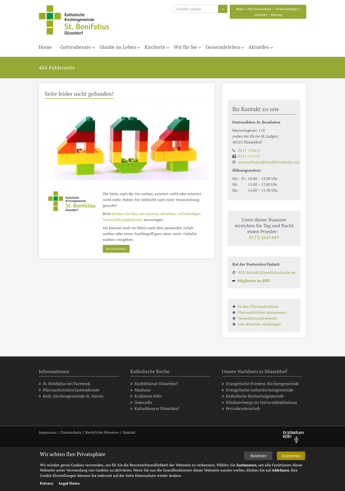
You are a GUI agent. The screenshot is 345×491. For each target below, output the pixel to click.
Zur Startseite (115, 249)
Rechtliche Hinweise (102, 432)
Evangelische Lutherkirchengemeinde (260, 390)
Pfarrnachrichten (259, 9)
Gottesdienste (75, 47)
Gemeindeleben (223, 47)
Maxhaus (142, 390)
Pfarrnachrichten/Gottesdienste (71, 390)
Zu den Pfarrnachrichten (258, 306)
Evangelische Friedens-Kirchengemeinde (262, 383)
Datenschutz (71, 432)
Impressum (48, 432)
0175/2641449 (264, 237)
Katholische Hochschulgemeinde (255, 396)
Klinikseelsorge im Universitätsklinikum (261, 402)
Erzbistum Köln (147, 396)
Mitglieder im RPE (251, 280)
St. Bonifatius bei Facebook (66, 383)
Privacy (46, 483)
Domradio (143, 402)
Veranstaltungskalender (257, 318)
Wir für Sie (185, 47)
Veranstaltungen (286, 9)
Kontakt (129, 432)
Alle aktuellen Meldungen (259, 324)
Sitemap (276, 15)
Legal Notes (69, 483)
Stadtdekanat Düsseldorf (156, 383)
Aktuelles (260, 15)
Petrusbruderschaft (243, 408)
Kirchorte (155, 47)
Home (240, 9)
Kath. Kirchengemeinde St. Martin (73, 396)
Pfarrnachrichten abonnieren (262, 312)
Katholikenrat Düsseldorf (156, 408)
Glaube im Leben (118, 47)
